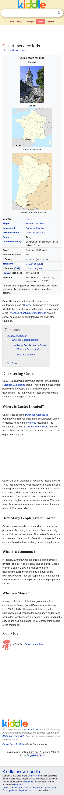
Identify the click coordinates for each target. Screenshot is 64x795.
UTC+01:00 (31, 263)
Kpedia (41, 21)
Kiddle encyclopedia (30, 729)
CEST (41, 268)
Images (20, 21)
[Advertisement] (32, 33)
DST (17, 268)
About (26, 787)
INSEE (6, 272)
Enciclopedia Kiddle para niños (17, 790)
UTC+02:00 (31, 268)
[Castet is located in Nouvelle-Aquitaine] (32, 181)
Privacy (36, 787)
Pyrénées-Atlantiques (36, 228)
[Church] (32, 83)
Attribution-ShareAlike (13, 736)
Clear (52, 12)
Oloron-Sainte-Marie (35, 232)
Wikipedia (28, 781)
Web (12, 21)
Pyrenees (31, 422)
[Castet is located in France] (32, 127)
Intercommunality (12, 241)
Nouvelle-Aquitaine (35, 223)
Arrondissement (11, 232)
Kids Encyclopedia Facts (14, 49)
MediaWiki (19, 784)
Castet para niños (33, 644)
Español (50, 21)
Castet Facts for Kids (13, 744)
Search (59, 12)
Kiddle (5, 787)
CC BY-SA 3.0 (34, 775)
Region (6, 223)
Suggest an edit (35, 755)
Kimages (30, 21)
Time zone (8, 263)
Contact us (49, 787)
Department (9, 227)
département (38, 313)
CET (40, 263)
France (29, 218)
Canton (6, 237)
